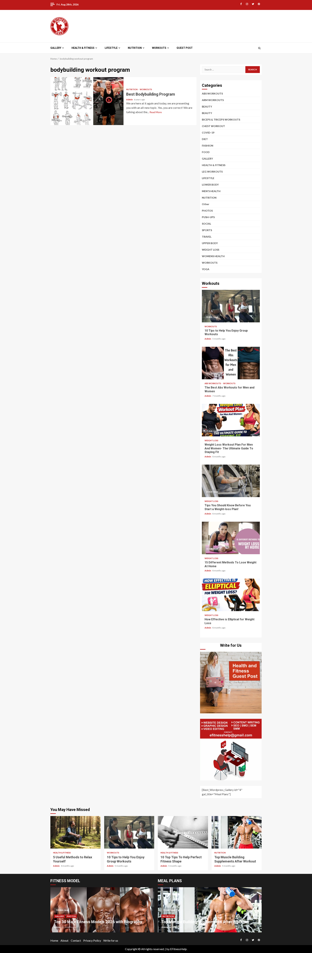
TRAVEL (206, 236)
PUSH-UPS (208, 217)
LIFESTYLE (111, 47)
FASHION (207, 145)
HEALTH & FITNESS (83, 47)
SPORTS (207, 230)
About (64, 940)
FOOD (206, 152)
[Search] (259, 48)
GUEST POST (185, 47)
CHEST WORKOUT (213, 126)
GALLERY (55, 47)
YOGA (205, 269)
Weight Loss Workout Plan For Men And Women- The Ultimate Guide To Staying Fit (231, 420)
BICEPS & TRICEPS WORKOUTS (221, 119)
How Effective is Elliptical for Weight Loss (231, 595)
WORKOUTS (159, 47)
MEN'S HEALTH (211, 191)
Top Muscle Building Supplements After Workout (237, 832)
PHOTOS (207, 210)
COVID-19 (208, 132)
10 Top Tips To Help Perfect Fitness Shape (183, 832)
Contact (76, 940)
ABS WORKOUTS (212, 93)
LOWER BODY (210, 184)
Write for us (110, 940)
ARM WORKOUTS (213, 100)
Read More (156, 112)
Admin (129, 99)
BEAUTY (207, 106)
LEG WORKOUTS (212, 171)
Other (205, 204)
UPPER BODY (210, 243)
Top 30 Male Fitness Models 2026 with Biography (98, 922)
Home (54, 940)
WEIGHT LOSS (210, 249)
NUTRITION (135, 47)
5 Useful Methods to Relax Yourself (75, 832)
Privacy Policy (92, 940)
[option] (102, 911)
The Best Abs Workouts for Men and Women (231, 363)
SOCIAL (206, 223)
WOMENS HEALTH (213, 256)
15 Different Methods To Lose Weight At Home (231, 538)
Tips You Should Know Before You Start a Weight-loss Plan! (231, 481)
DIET (205, 139)
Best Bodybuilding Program (87, 101)
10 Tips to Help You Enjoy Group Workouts (231, 306)
